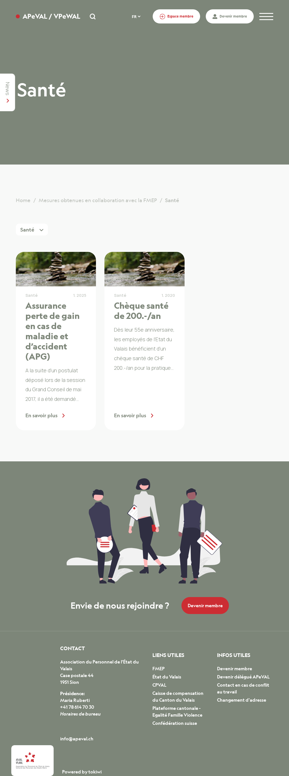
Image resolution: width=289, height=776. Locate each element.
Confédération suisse (174, 723)
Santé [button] (27, 229)
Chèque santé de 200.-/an (141, 310)
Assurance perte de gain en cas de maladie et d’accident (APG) (52, 331)
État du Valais (166, 677)
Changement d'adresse (241, 700)
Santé (31, 295)
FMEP (158, 668)
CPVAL (159, 685)
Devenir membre (205, 605)
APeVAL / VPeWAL (51, 16)
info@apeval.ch (76, 739)
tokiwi (95, 772)
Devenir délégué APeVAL (243, 677)
